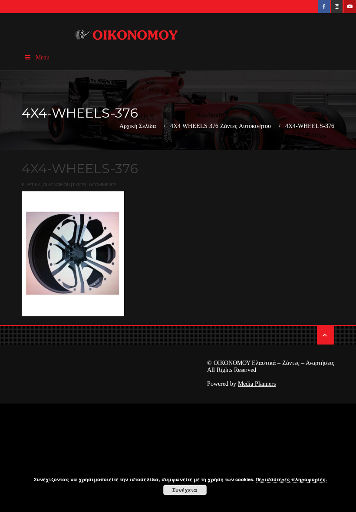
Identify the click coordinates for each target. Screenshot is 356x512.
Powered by (241, 384)
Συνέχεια (184, 490)
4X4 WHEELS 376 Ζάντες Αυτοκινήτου (220, 126)
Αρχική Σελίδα (137, 126)
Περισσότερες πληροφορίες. (291, 479)
